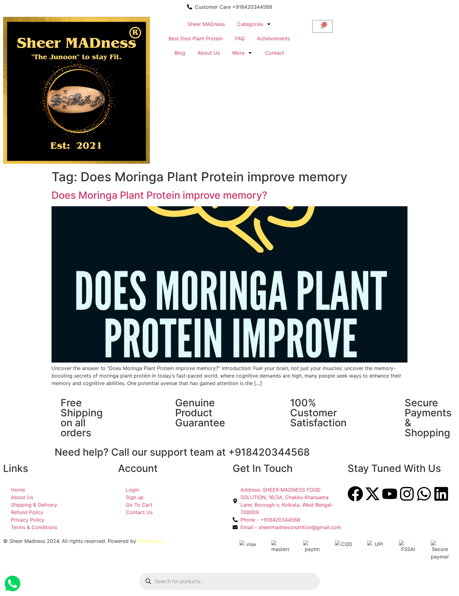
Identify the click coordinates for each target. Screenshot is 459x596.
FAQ (239, 38)
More (238, 53)
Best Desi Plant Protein (196, 38)
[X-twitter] (372, 494)
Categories (250, 24)
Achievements (273, 38)
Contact (274, 53)
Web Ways (151, 541)
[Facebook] (355, 494)
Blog (180, 53)
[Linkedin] (441, 494)
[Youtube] (389, 494)
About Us (209, 53)
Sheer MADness (206, 24)
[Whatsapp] (424, 494)
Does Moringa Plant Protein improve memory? (159, 195)
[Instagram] (407, 494)
